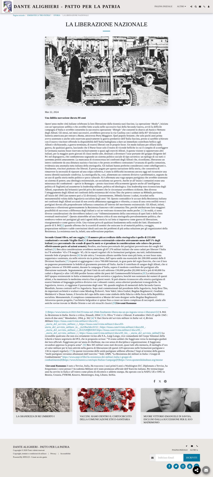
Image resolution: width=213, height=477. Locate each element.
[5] (54, 249)
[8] (144, 273)
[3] (86, 237)
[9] (114, 303)
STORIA (56, 15)
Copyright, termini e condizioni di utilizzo (30, 453)
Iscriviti (191, 457)
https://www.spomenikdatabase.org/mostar (141, 360)
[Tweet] (160, 381)
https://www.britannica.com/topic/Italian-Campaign (89, 360)
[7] (67, 261)
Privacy (53, 453)
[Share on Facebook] (154, 381)
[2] (62, 225)
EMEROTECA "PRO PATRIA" (39, 15)
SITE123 (26, 457)
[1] (142, 210)
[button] (191, 7)
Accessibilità (65, 453)
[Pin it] (165, 381)
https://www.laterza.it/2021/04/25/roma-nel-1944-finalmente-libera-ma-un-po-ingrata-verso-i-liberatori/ (102, 312)
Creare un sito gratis (39, 457)
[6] (78, 255)
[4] (84, 240)
